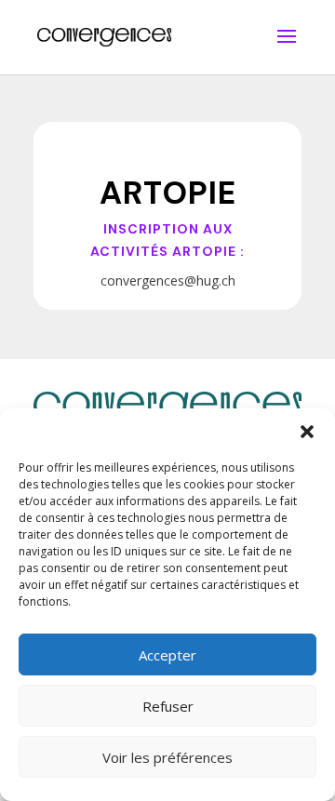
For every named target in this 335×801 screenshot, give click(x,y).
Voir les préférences (167, 757)
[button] (307, 431)
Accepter (167, 655)
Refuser (168, 706)
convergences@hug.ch (167, 280)
